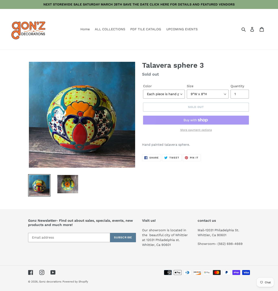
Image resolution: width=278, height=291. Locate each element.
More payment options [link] (196, 129)
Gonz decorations (50, 281)
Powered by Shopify (75, 281)
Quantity (237, 86)
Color (147, 86)
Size (190, 86)
